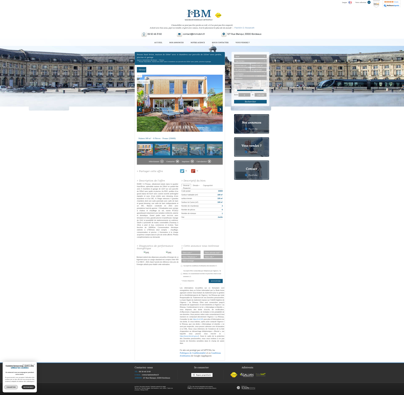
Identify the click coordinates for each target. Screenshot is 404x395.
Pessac (161, 60)
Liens (160, 388)
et (252, 94)
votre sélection (360, 2)
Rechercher (250, 101)
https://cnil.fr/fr (198, 319)
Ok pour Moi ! (28, 387)
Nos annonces (176, 42)
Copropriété (208, 185)
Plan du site (138, 388)
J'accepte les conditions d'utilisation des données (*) (200, 266)
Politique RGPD (144, 390)
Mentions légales (146, 388)
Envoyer (216, 281)
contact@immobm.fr (194, 34)
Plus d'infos (251, 128)
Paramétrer (11, 387)
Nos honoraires (155, 388)
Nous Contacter (220, 42)
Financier (187, 188)
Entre (236, 94)
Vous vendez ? (243, 42)
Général (186, 185)
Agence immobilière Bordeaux (147, 60)
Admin (164, 388)
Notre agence (198, 42)
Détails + (196, 185)
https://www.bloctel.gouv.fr (189, 336)
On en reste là (27, 364)
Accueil (158, 42)
